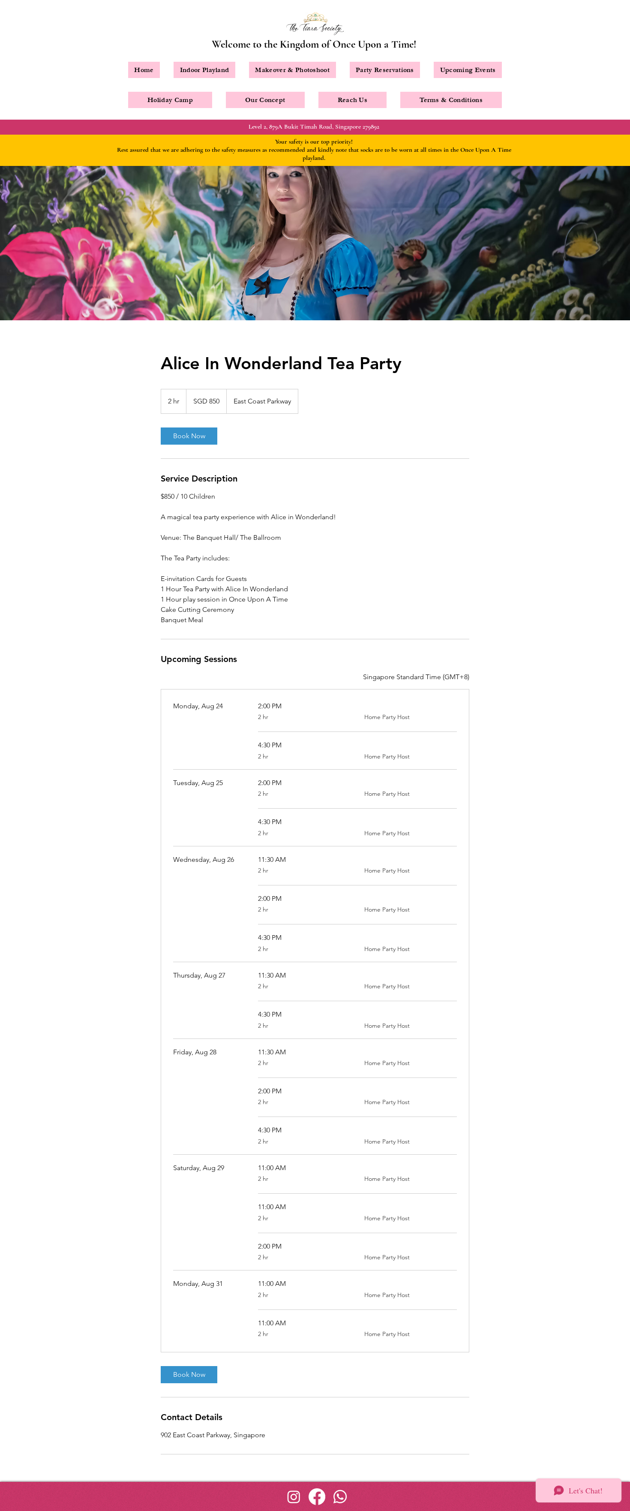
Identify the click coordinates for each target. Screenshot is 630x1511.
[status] (416, 677)
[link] (189, 436)
